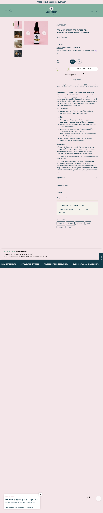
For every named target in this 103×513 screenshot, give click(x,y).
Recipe (59, 192)
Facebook (61, 223)
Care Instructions (63, 198)
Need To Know (62, 37)
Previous (28, 33)
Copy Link (71, 227)
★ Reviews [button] (101, 258)
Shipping (60, 47)
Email (88, 223)
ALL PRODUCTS (61, 25)
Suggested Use (62, 185)
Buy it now (77, 80)
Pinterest (70, 223)
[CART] (96, 10)
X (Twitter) (80, 223)
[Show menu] (6, 10)
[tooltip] (83, 74)
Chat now (62, 212)
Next (44, 33)
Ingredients (61, 178)
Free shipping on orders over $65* (51, 2)
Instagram (61, 227)
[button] (71, 75)
